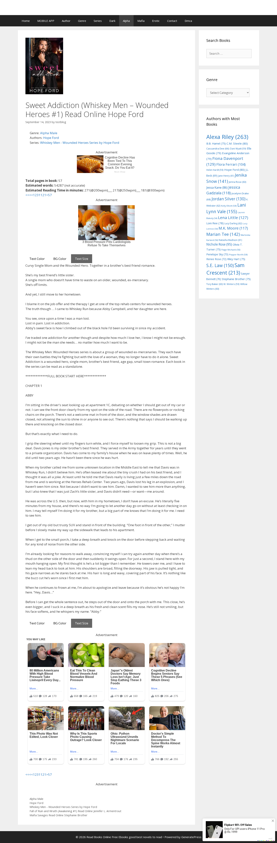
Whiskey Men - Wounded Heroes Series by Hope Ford (79, 142)
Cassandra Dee (217, 148)
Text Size (81, 258)
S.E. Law (220, 265)
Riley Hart (236, 259)
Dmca (188, 21)
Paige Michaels (230, 249)
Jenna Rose (237, 182)
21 (44, 195)
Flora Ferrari (231, 164)
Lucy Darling (233, 223)
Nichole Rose (219, 244)
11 (40, 195)
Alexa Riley (227, 137)
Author (66, 21)
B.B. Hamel (216, 143)
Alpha (126, 21)
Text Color (37, 258)
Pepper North (238, 254)
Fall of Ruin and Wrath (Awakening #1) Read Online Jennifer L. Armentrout (75, 811)
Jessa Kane (217, 187)
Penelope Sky (217, 254)
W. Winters (231, 284)
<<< (28, 195)
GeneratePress (191, 837)
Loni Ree (215, 223)
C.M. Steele (237, 143)
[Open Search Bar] (253, 20)
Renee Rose (216, 259)
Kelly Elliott (229, 205)
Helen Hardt (214, 169)
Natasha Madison (230, 240)
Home (26, 21)
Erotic (156, 21)
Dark (112, 21)
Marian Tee (223, 234)
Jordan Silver (229, 198)
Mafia (141, 21)
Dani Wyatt (238, 148)
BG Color (59, 258)
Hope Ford (51, 138)
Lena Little (233, 217)
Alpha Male (48, 133)
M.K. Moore (233, 228)
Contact (172, 21)
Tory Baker (214, 284)
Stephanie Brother (236, 279)
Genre (82, 21)
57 (50, 195)
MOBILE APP (45, 21)
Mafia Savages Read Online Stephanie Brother (58, 815)
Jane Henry (226, 175)
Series (98, 21)
